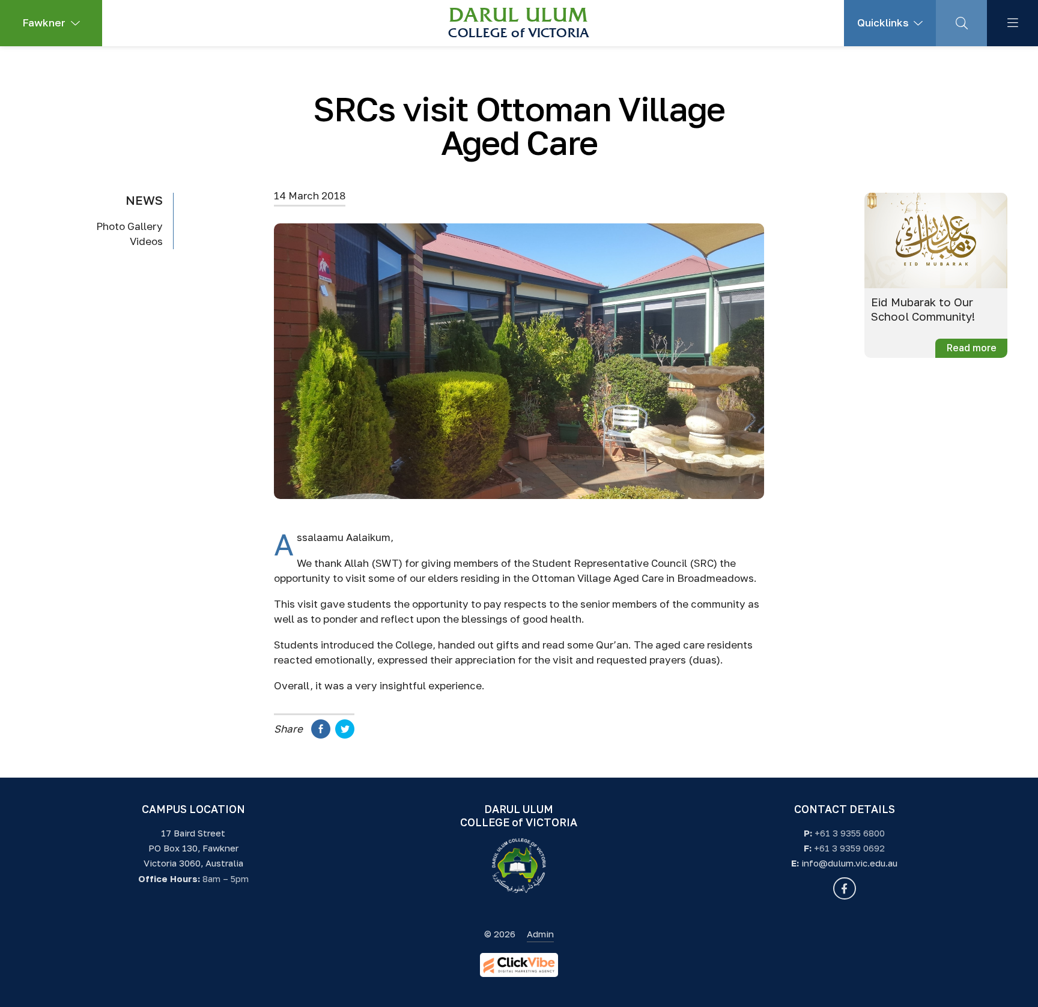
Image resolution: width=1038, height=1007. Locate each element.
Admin (540, 933)
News (144, 200)
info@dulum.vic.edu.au (849, 862)
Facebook (844, 888)
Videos (146, 241)
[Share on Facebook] (320, 734)
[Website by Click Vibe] (519, 965)
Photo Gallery (129, 226)
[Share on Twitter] (344, 734)
